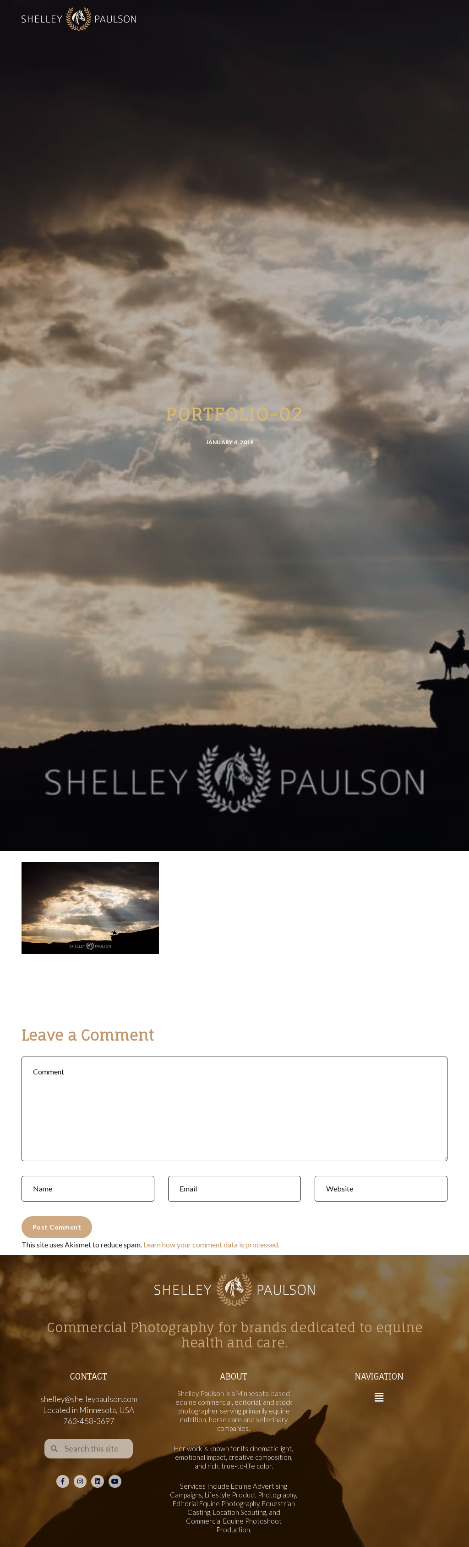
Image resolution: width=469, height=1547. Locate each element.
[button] (379, 1397)
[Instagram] (80, 1481)
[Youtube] (115, 1481)
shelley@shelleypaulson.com (88, 1399)
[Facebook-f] (62, 1481)
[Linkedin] (97, 1481)
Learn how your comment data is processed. (211, 1244)
